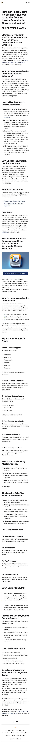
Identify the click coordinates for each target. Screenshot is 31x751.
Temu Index (6, 733)
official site (7, 117)
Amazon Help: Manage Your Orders (14, 201)
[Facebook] (17, 721)
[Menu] (29, 2)
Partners (8, 735)
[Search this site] (26, 2)
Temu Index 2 (15, 733)
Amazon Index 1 (21, 730)
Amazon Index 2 (10, 730)
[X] (14, 721)
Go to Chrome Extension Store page (15, 273)
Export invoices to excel (18, 735)
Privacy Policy (24, 733)
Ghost (19, 738)
